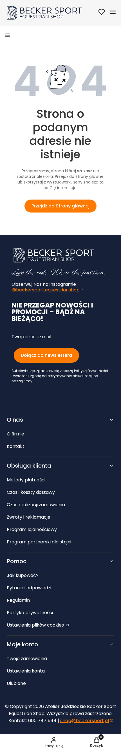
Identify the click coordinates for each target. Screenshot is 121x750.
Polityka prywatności (30, 612)
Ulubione (16, 683)
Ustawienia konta (26, 671)
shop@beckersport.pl (84, 720)
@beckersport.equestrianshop (46, 290)
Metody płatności (26, 480)
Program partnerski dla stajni (39, 542)
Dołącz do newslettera (46, 355)
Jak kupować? (23, 575)
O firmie (15, 434)
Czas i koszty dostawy (31, 492)
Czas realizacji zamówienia (36, 504)
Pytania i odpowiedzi (29, 588)
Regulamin (18, 600)
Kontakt (15, 446)
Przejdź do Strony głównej (60, 206)
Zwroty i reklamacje (28, 517)
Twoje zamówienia (27, 658)
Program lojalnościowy (32, 529)
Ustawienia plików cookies (36, 625)
